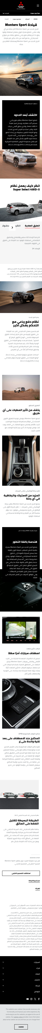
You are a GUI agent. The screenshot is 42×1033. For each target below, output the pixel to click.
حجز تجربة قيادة (34, 880)
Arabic (36, 19)
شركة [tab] (38, 985)
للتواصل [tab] (37, 991)
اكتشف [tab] (37, 979)
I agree (21, 1027)
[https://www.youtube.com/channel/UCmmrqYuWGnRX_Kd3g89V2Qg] (27, 999)
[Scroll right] (12, 227)
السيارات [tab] (37, 962)
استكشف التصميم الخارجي (21, 873)
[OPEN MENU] (38, 5)
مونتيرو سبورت (35, 13)
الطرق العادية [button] (32, 226)
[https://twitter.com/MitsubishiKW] (35, 999)
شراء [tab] (38, 968)
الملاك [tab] (37, 974)
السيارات (27, 19)
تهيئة (37, 888)
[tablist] (21, 227)
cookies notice (18, 1017)
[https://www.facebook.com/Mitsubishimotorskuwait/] (39, 999)
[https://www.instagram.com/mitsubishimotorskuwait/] (31, 999)
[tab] (32, 227)
